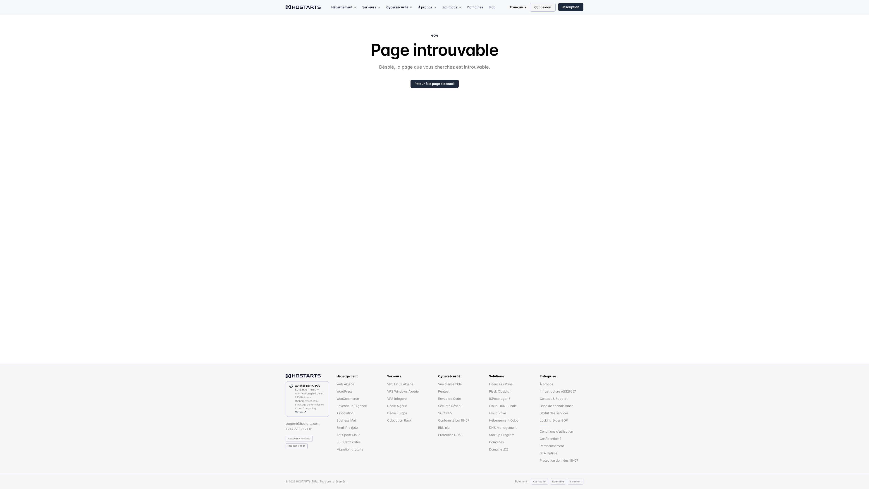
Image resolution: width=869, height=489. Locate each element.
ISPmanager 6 (499, 398)
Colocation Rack (399, 420)
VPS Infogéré (397, 398)
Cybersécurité (397, 7)
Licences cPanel (501, 384)
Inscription (570, 7)
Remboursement (552, 446)
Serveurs (369, 7)
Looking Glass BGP (554, 420)
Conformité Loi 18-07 (453, 420)
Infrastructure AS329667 (558, 391)
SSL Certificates (348, 442)
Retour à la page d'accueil (435, 84)
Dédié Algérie (397, 406)
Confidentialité (550, 439)
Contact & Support (554, 398)
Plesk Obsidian (500, 391)
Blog (492, 7)
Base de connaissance (556, 406)
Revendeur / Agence (352, 406)
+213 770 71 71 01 (299, 429)
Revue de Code (449, 398)
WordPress (344, 391)
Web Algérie (345, 384)
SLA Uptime (548, 453)
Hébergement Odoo (503, 420)
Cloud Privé (497, 413)
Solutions (449, 7)
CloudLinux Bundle (503, 406)
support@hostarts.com (303, 423)
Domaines (475, 7)
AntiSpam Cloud (348, 435)
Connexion (542, 7)
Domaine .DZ (498, 449)
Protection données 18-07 (559, 460)
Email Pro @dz (347, 427)
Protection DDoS (450, 435)
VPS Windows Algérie (403, 391)
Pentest (443, 391)
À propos (425, 7)
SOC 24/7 (445, 413)
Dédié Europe (397, 413)
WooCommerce (348, 398)
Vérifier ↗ (300, 412)
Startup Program (501, 435)
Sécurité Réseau (450, 406)
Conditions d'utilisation (556, 431)
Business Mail (346, 420)
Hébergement (341, 7)
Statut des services (554, 413)
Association (345, 413)
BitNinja (444, 427)
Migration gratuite (350, 449)
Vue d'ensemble (450, 384)
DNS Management (503, 427)
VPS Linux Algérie (400, 384)
